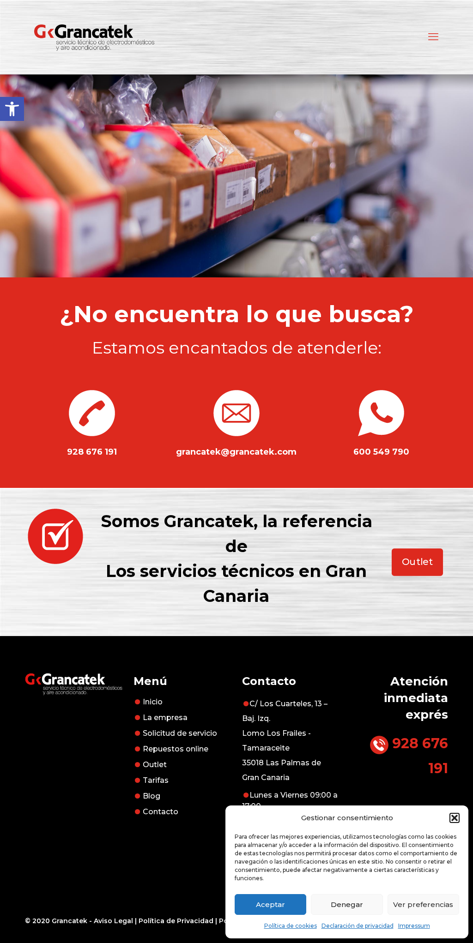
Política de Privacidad (176, 921)
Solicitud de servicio (180, 733)
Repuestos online (175, 749)
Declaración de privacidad (357, 925)
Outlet (155, 764)
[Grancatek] (94, 37)
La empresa (165, 717)
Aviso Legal (113, 921)
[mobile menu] (433, 37)
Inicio (153, 701)
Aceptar (270, 904)
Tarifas (156, 780)
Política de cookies (290, 925)
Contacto (160, 811)
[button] (12, 109)
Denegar (347, 904)
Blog (151, 796)
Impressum (414, 925)
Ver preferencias (423, 904)
